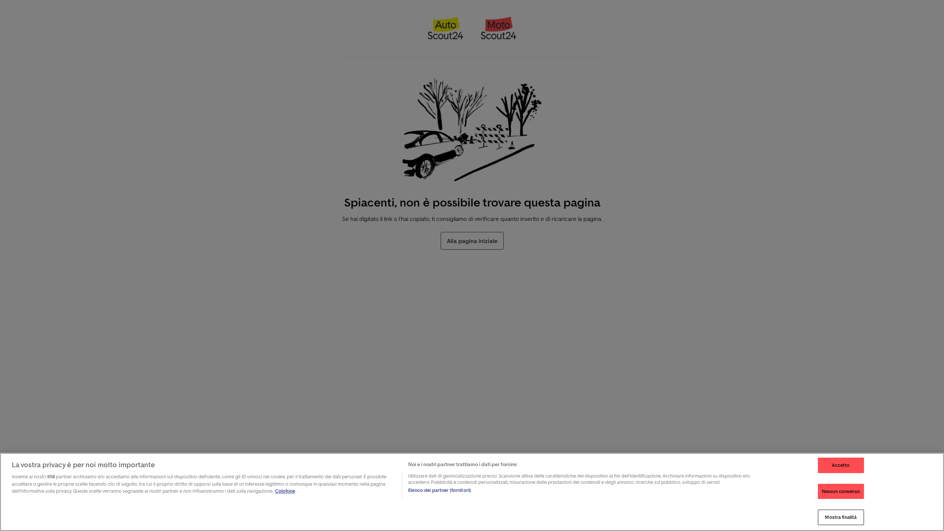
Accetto (841, 465)
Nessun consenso (841, 491)
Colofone (285, 491)
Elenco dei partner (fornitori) (439, 490)
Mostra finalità (841, 517)
